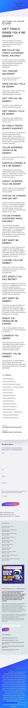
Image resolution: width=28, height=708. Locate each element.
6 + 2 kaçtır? (5, 496)
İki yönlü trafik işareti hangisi (9, 403)
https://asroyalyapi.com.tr (7, 516)
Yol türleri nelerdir (17, 412)
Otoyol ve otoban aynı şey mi (9, 409)
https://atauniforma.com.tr (7, 514)
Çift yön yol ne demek (7, 392)
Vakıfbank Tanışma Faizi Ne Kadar (12, 432)
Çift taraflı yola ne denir (8, 389)
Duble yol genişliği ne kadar (9, 398)
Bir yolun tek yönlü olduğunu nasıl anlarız (11, 384)
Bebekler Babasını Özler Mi (7, 637)
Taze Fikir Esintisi (19, 5)
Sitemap (17, 516)
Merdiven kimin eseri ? (6, 548)
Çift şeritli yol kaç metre (18, 387)
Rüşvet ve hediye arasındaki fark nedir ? (10, 555)
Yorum (3, 453)
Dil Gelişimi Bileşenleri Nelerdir (8, 649)
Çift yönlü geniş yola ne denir (9, 395)
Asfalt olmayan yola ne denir (9, 381)
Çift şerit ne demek (7, 387)
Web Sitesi (4, 482)
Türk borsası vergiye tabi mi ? (8, 526)
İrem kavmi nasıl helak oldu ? (8, 544)
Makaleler (8, 375)
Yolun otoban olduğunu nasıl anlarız (10, 414)
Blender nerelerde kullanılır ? (8, 540)
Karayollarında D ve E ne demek (9, 406)
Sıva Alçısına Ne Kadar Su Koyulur (12, 427)
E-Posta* (4, 476)
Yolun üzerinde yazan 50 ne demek (10, 417)
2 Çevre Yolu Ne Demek (8, 378)
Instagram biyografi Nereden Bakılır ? (9, 529)
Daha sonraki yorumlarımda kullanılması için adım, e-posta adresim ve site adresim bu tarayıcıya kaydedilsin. (14, 492)
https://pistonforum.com (7, 512)
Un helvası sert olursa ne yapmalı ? (9, 551)
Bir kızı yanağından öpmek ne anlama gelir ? (11, 558)
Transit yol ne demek (7, 412)
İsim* (3, 469)
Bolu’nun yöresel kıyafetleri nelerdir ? (9, 533)
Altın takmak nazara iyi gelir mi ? (8, 537)
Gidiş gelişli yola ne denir (8, 401)
